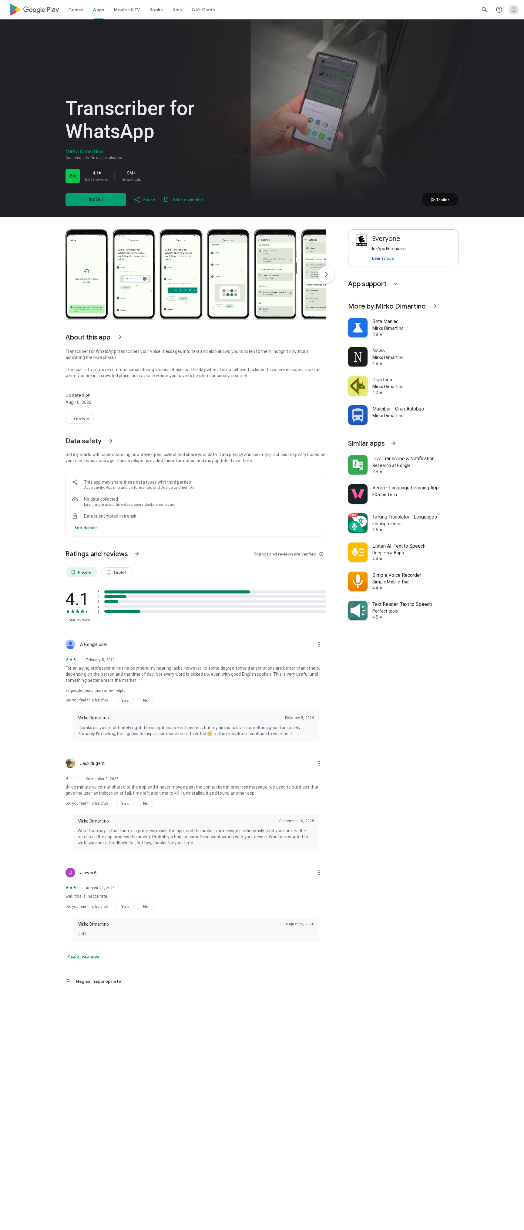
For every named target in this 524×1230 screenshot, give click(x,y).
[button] (87, 274)
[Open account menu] (513, 9)
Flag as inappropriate (93, 981)
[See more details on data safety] (86, 527)
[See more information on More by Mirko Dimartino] (434, 306)
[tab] (75, 9)
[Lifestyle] (80, 418)
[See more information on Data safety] (110, 441)
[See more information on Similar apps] (393, 443)
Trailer (439, 199)
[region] (150, 176)
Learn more (94, 504)
